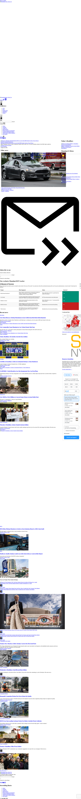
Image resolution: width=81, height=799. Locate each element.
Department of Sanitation (5, 718)
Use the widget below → (67, 369)
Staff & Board (5, 129)
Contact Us (5, 128)
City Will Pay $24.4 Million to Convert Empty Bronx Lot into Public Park (19, 397)
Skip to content (3, 0)
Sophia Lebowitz (3, 377)
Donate (4, 112)
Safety (1, 324)
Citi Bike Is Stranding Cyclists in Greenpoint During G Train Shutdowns (19, 361)
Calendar (4, 127)
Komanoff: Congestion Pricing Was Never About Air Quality (16, 696)
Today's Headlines (3, 334)
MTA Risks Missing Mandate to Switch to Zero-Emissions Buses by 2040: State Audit (22, 529)
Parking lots (2, 394)
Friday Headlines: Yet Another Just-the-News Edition (13, 336)
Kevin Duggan (4, 146)
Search (13, 121)
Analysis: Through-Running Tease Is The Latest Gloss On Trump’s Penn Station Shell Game (18, 630)
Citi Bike (2, 359)
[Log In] (6, 99)
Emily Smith (2, 366)
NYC (4, 109)
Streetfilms (5, 111)
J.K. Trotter (2, 341)
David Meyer (64, 148)
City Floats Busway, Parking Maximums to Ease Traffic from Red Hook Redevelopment (23, 317)
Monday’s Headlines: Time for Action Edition (70, 146)
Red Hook (2, 315)
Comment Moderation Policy (8, 131)
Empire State (5, 110)
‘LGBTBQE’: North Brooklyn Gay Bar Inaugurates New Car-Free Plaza (19, 371)
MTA (1, 526)
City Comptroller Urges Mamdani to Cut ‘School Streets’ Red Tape (17, 327)
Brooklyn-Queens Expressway (7, 141)
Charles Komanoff (3, 701)
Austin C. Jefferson (5, 191)
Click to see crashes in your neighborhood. (70, 332)
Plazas (1, 368)
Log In (1, 99)
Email (13, 274)
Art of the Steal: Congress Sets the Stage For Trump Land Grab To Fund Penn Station (17, 636)
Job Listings (5, 134)
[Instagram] (5, 138)
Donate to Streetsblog (67, 359)
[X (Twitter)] (1, 138)
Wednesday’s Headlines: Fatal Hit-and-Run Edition (13, 670)
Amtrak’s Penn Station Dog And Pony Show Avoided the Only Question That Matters (17, 589)
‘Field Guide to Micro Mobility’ (9, 133)
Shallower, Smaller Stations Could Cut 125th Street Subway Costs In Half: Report (21, 553)
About (4, 126)
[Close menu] (1, 120)
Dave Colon (33, 158)
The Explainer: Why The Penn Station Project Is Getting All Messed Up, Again (16, 583)
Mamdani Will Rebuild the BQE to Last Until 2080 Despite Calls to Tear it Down (17, 143)
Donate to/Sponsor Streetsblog (9, 130)
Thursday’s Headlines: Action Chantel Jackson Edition (14, 424)
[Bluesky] (4, 138)
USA (4, 108)
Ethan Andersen (3, 649)
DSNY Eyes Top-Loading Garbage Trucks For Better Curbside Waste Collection (21, 721)
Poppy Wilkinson (3, 331)
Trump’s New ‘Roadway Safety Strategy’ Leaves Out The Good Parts (18, 643)
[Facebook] (2, 138)
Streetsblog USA (4, 641)
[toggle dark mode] (1, 103)
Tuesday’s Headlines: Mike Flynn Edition (10, 746)
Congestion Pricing (4, 693)
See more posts (3, 770)
